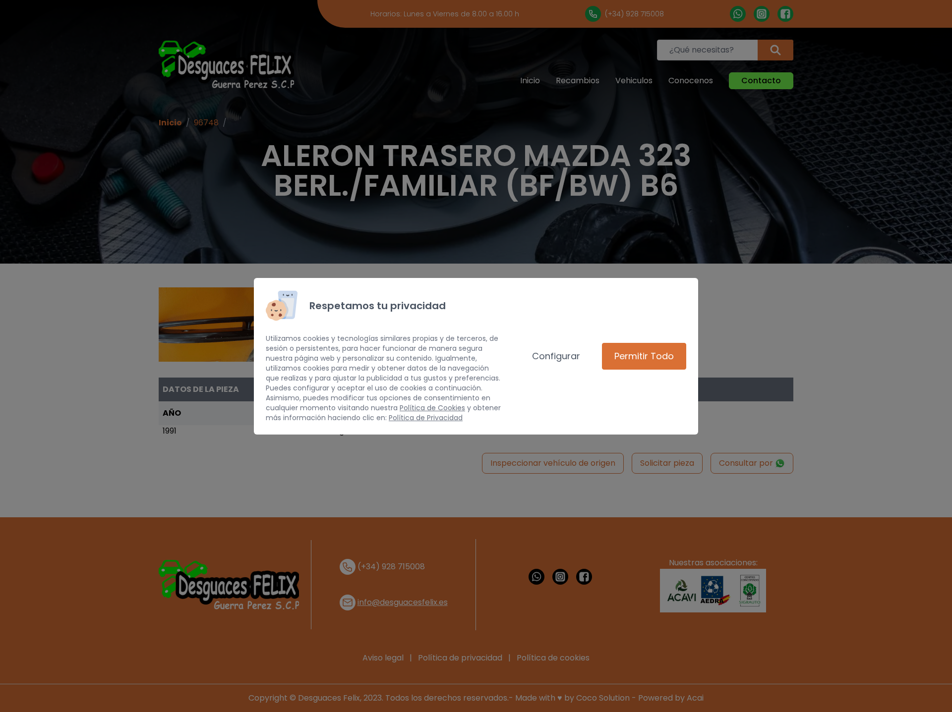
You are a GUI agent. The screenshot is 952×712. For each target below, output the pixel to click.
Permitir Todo (644, 356)
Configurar (556, 356)
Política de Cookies (432, 408)
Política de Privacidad (426, 418)
